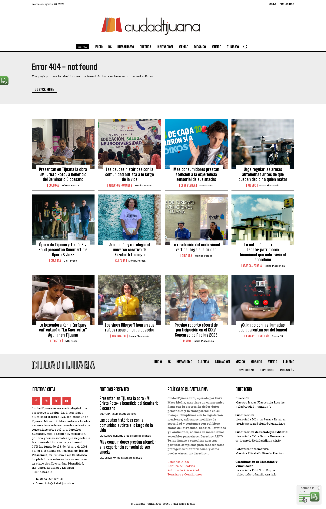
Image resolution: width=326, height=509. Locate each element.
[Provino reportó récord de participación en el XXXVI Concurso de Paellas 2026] (196, 300)
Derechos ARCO (178, 462)
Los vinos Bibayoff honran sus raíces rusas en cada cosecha (130, 327)
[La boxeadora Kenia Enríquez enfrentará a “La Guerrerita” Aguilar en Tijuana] (63, 300)
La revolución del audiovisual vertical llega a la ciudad (196, 247)
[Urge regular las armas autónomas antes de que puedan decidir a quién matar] (262, 144)
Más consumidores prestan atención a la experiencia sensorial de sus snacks (196, 174)
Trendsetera (205, 185)
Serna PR (277, 336)
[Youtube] (66, 401)
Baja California (252, 265)
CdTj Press (70, 260)
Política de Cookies (181, 466)
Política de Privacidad (183, 470)
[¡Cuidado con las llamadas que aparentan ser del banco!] (262, 300)
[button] (245, 46)
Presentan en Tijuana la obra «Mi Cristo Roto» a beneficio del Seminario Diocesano (63, 174)
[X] (56, 401)
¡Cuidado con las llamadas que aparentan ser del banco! (262, 327)
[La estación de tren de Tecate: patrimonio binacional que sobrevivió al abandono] (262, 219)
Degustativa (188, 185)
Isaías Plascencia (269, 185)
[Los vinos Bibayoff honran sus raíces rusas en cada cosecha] (129, 300)
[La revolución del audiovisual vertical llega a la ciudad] (196, 219)
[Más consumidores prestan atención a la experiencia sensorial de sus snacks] (196, 144)
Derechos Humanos (120, 185)
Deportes (56, 340)
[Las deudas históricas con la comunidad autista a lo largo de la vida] (129, 144)
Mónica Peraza (70, 185)
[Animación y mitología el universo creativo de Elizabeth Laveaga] (129, 219)
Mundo (252, 185)
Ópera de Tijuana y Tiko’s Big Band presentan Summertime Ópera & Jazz (63, 249)
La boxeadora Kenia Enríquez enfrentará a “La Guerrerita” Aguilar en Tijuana (63, 330)
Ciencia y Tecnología (256, 336)
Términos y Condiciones (185, 474)
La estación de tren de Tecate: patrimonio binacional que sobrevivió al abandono (263, 252)
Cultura (54, 185)
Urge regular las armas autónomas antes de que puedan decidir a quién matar (262, 174)
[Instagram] (46, 401)
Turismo (185, 340)
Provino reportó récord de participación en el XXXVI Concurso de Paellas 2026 (196, 330)
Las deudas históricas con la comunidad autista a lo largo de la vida (129, 174)
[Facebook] (36, 401)
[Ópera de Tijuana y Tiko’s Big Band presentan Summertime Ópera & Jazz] (63, 219)
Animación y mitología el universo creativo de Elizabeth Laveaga (129, 249)
